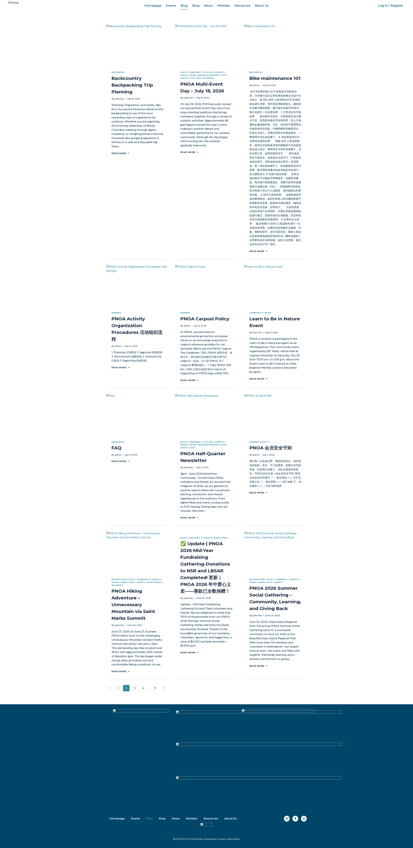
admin (118, 346)
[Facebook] (295, 818)
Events (171, 5)
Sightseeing (154, 582)
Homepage (152, 5)
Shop (196, 5)
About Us (262, 5)
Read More (120, 153)
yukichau (119, 99)
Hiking (184, 75)
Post (223, 75)
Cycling (208, 72)
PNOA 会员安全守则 (270, 448)
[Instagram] (287, 818)
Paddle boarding (208, 75)
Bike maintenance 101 (275, 78)
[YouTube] (304, 818)
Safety (184, 78)
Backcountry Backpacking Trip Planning (132, 85)
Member (223, 5)
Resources (242, 5)
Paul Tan (257, 332)
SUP (193, 78)
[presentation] (137, 45)
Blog (184, 5)
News (208, 5)
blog (183, 72)
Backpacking (119, 579)
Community (195, 72)
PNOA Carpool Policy (204, 318)
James (256, 85)
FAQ (116, 448)
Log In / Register (390, 5)
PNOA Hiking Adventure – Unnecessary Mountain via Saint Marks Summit (133, 604)
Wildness (208, 78)
